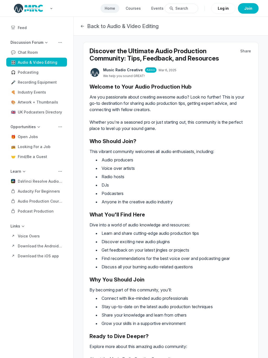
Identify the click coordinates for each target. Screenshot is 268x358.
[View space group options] (60, 42)
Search (181, 8)
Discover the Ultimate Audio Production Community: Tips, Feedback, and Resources (154, 54)
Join (248, 8)
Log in (223, 8)
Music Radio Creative (123, 70)
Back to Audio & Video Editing (123, 26)
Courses (133, 8)
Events (157, 8)
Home (110, 8)
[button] (36, 52)
